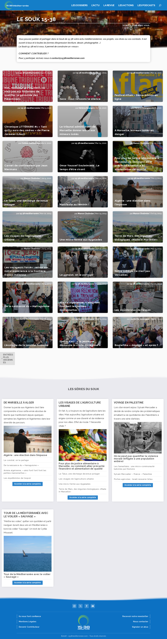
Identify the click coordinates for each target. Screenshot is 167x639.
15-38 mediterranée (29, 73)
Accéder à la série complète (27, 484)
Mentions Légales (27, 621)
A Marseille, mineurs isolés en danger (134, 132)
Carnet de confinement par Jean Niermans (25, 167)
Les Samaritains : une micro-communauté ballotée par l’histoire (134, 467)
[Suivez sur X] (80, 606)
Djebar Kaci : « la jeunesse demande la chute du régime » (80, 343)
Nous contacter (140, 621)
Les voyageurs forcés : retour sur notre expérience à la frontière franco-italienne (26, 271)
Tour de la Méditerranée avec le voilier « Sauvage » (27, 575)
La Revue (108, 5)
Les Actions (126, 5)
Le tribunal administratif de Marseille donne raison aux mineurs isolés (78, 130)
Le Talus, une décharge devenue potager (26, 202)
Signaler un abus (140, 627)
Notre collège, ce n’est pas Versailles (132, 273)
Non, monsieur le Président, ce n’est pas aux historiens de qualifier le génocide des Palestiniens (24, 93)
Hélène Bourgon (87, 108)
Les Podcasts (146, 5)
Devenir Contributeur (29, 627)
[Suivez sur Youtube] (93, 606)
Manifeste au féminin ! (74, 204)
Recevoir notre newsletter (135, 616)
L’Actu (95, 5)
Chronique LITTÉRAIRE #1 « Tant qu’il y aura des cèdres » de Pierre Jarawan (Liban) (27, 130)
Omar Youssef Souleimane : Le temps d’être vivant (80, 167)
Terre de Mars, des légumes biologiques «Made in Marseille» (136, 237)
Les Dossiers (79, 5)
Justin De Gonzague (29, 319)
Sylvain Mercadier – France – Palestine (133, 474)
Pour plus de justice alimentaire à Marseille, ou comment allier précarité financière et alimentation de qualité (137, 164)
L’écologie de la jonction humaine (26, 345)
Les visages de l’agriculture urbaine (22, 237)
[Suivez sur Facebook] (87, 606)
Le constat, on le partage (76, 274)
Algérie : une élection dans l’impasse (132, 202)
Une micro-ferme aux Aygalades (81, 239)
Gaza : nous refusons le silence (80, 98)
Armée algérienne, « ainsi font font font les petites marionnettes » (80, 306)
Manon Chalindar (141, 143)
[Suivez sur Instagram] (74, 606)
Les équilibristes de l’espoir (133, 309)
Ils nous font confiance (30, 616)
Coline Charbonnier (31, 143)
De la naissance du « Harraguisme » (26, 308)
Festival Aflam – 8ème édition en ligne (136, 97)
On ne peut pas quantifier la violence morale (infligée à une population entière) (136, 459)
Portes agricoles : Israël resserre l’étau (133, 479)
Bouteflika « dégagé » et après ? (136, 345)
